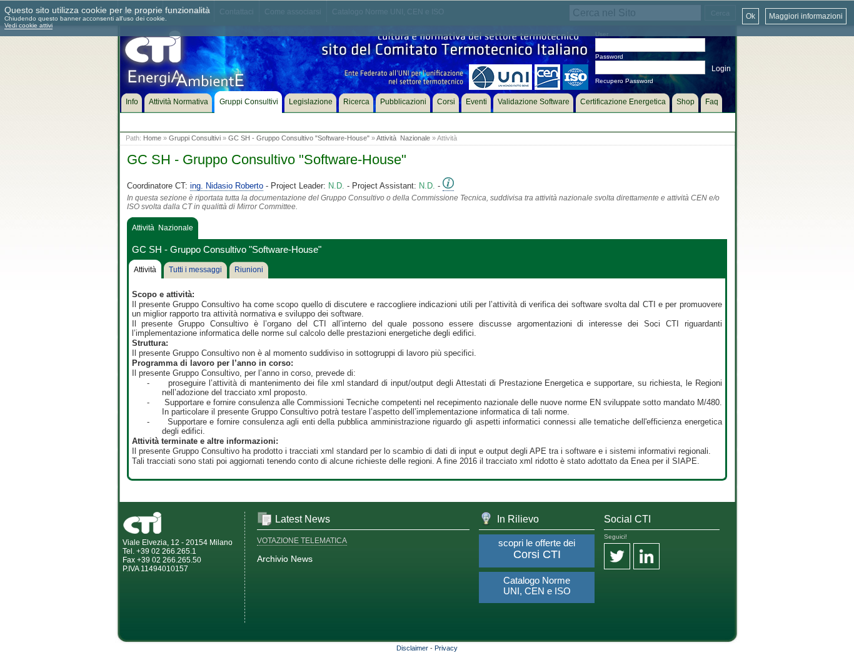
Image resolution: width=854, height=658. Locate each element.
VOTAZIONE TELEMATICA (302, 540)
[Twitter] (617, 557)
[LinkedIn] (646, 557)
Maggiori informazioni (806, 16)
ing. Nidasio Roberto (226, 185)
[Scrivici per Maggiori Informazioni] (448, 186)
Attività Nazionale (403, 138)
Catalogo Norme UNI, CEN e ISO (537, 585)
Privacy (446, 648)
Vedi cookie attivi (28, 25)
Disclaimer (412, 648)
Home (152, 138)
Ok (750, 16)
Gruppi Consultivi (195, 138)
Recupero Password (624, 80)
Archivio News (285, 559)
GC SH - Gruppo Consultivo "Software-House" (298, 138)
